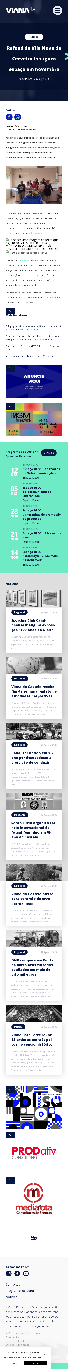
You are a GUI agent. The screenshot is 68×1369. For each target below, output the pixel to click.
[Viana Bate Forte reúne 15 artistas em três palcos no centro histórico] (34, 1021)
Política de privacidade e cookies (23, 1333)
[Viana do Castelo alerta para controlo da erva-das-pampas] (34, 880)
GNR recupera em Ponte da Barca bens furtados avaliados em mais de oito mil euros (32, 967)
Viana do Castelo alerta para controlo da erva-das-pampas (32, 899)
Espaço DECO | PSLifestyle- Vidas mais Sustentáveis (40, 556)
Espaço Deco (31, 477)
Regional (34, 36)
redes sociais (35, 233)
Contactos (13, 1284)
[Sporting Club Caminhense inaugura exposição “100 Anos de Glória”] (34, 606)
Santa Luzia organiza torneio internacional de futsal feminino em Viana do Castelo (34, 830)
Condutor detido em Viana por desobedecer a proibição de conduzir (32, 758)
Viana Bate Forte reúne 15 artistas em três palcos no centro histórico (32, 1040)
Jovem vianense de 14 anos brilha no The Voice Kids (32, 356)
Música (18, 1026)
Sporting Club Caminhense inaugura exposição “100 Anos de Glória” (33, 625)
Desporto (20, 678)
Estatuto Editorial (15, 1341)
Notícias (11, 1297)
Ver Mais (49, 452)
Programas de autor (20, 1291)
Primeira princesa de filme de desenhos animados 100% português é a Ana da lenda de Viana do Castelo (34, 338)
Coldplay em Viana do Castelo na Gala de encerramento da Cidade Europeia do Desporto (34, 328)
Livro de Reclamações (17, 1344)
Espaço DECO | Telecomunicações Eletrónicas (37, 492)
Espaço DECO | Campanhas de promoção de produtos (42, 514)
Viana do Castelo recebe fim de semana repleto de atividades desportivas (34, 691)
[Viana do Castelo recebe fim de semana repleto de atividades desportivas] (34, 672)
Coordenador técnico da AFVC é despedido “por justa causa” (33, 348)
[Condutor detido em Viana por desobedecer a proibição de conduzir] (34, 739)
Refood (23, 260)
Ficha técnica (12, 1337)
